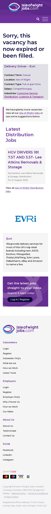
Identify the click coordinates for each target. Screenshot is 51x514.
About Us (8, 426)
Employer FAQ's (11, 397)
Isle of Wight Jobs (29, 113)
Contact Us (8, 435)
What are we (9, 363)
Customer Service (27, 93)
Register (7, 353)
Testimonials (9, 431)
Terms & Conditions (38, 493)
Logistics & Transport (31, 96)
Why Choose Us (11, 402)
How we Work (10, 368)
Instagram (8, 460)
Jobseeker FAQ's (12, 358)
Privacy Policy (11, 497)
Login (6, 348)
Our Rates (8, 411)
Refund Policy (19, 493)
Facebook (8, 450)
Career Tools (9, 373)
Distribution (11, 96)
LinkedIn (7, 455)
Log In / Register (19, 299)
